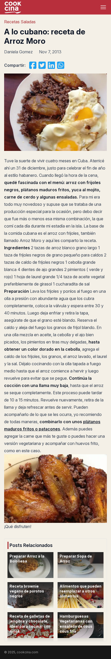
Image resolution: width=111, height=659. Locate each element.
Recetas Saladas (20, 21)
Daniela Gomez (18, 51)
